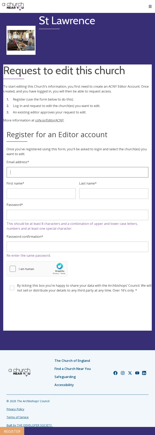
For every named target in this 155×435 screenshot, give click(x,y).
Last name (88, 183)
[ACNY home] (13, 6)
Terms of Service (17, 417)
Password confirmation (24, 236)
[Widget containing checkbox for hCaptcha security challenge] (36, 268)
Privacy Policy (15, 409)
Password (14, 204)
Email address (17, 162)
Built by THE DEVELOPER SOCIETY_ (29, 425)
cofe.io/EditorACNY (49, 120)
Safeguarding (65, 377)
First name (15, 183)
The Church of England (72, 360)
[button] (150, 6)
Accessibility (64, 385)
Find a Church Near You (72, 368)
